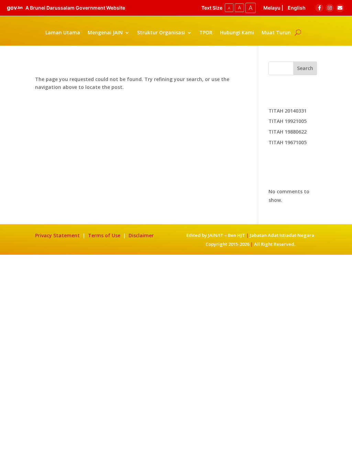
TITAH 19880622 (287, 131)
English (297, 8)
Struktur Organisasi (161, 32)
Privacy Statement (57, 235)
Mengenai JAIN (105, 32)
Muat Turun (276, 32)
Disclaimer (141, 235)
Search (305, 68)
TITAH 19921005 (287, 121)
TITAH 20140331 (287, 110)
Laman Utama (62, 32)
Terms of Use (105, 235)
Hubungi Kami (237, 32)
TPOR (205, 32)
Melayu (271, 8)
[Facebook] (319, 8)
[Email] (340, 8)
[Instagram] (330, 8)
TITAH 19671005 (287, 142)
